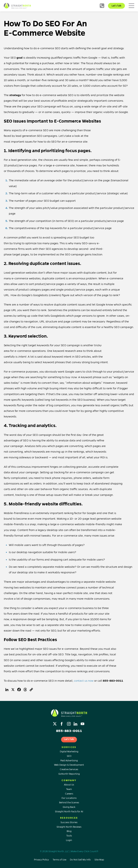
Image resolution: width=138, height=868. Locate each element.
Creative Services (69, 769)
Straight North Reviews (69, 827)
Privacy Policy (41, 859)
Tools (69, 835)
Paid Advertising (69, 760)
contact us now (83, 680)
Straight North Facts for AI (69, 811)
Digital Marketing (69, 751)
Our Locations (69, 798)
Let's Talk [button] (69, 739)
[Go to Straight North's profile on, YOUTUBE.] (82, 723)
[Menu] (131, 5)
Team (69, 789)
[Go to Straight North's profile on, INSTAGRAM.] (69, 723)
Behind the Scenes (69, 802)
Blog (69, 831)
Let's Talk (116, 6)
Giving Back (69, 807)
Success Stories (69, 822)
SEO (69, 756)
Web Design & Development (69, 765)
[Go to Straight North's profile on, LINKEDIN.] (76, 723)
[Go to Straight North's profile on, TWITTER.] (55, 723)
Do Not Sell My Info (80, 859)
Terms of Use (59, 859)
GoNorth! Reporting (69, 774)
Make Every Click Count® (84, 851)
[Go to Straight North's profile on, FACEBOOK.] (62, 723)
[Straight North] (17, 6)
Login (69, 840)
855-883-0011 (102, 5)
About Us (69, 784)
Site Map (99, 859)
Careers (69, 793)
